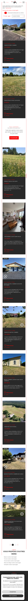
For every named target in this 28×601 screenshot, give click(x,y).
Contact (26, 176)
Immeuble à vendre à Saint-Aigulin (11, 564)
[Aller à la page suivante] (18, 545)
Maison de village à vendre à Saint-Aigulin (12, 562)
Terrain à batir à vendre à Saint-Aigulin (12, 560)
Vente (4, 8)
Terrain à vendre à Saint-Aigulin (10, 558)
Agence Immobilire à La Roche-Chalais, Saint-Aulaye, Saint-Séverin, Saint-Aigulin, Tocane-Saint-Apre (13, 6)
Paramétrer (13, 591)
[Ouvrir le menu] (23, 2)
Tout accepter (13, 595)
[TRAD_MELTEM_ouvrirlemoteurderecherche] (4, 2)
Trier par (7, 16)
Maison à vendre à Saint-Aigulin (10, 557)
